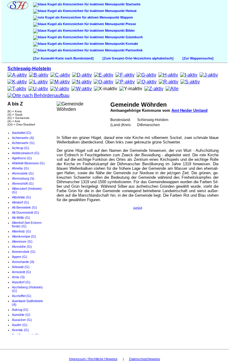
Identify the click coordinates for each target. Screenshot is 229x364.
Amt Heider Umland (189, 110)
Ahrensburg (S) (23, 178)
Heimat (131, 11)
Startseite (132, 4)
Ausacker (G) (22, 320)
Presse (130, 24)
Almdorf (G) (20, 202)
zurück (137, 207)
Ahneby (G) (20, 168)
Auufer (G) (19, 325)
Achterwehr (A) (23, 138)
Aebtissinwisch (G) (25, 153)
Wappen (126, 17)
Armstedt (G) (21, 272)
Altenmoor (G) (22, 241)
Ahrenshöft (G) (23, 183)
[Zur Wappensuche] (197, 58)
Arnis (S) (18, 277)
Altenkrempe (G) (24, 236)
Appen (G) (19, 257)
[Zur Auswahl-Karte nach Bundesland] (63, 58)
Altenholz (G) (21, 231)
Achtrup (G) (20, 148)
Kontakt (131, 43)
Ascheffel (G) (21, 296)
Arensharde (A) (23, 262)
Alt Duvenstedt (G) (25, 212)
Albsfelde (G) (21, 197)
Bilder (130, 30)
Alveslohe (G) (22, 246)
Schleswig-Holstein (29, 68)
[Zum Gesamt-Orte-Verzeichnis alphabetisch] (138, 58)
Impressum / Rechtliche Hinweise (93, 359)
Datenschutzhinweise (144, 359)
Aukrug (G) (20, 309)
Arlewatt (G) (21, 267)
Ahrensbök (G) (23, 173)
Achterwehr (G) (23, 143)
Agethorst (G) (22, 158)
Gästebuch (134, 37)
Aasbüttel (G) (21, 132)
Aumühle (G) (21, 314)
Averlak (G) (20, 330)
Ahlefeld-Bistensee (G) (28, 163)
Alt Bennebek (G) (24, 207)
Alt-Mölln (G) (21, 217)
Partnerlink (134, 50)
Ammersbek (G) (23, 251)
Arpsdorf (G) (21, 282)
